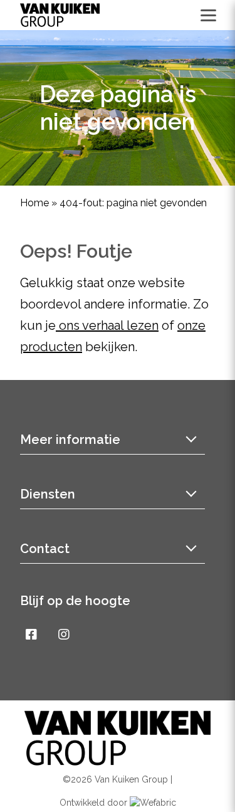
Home (34, 203)
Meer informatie (70, 439)
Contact (45, 548)
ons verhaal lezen (107, 325)
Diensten (47, 494)
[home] (60, 15)
